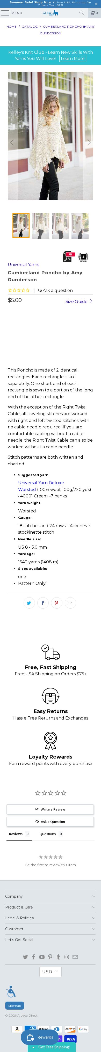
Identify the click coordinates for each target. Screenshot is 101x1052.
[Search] (82, 13)
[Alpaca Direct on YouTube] (42, 957)
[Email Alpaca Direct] (75, 957)
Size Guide (77, 301)
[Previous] (13, 142)
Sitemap (14, 1006)
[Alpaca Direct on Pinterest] (50, 957)
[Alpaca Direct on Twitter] (25, 957)
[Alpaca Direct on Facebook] (33, 957)
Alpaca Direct (27, 1015)
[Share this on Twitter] (29, 603)
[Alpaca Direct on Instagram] (66, 957)
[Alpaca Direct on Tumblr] (58, 957)
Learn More (73, 58)
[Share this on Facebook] (43, 603)
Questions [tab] (48, 833)
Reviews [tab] (16, 833)
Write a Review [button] (53, 809)
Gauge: (25, 518)
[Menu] (11, 991)
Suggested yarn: (34, 475)
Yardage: (27, 554)
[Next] (88, 142)
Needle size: (30, 539)
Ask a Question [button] (53, 821)
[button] (25, 355)
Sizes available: (33, 568)
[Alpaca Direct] (50, 13)
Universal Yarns (23, 264)
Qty (11, 313)
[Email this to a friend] (70, 603)
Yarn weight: (30, 503)
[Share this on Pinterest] (56, 603)
